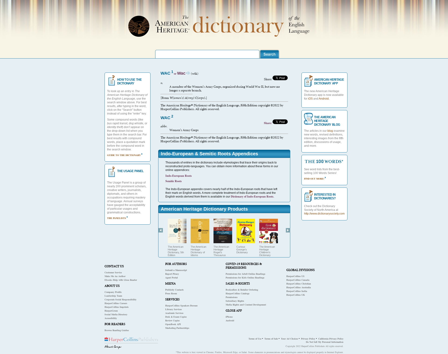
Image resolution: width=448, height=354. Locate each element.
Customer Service (113, 272)
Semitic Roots (173, 181)
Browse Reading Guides (117, 330)
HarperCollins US (295, 276)
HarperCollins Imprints (117, 307)
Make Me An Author (115, 276)
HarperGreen (111, 310)
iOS (310, 98)
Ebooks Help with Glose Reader (121, 279)
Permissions (232, 297)
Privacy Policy (308, 338)
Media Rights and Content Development (246, 304)
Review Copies (172, 320)
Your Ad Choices (289, 338)
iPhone (229, 316)
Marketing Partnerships (177, 328)
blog (330, 130)
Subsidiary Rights (235, 300)
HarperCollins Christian (298, 283)
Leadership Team (113, 295)
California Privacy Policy (330, 338)
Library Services (173, 309)
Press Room (171, 293)
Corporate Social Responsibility (120, 299)
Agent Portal (171, 277)
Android (230, 320)
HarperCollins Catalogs (237, 293)
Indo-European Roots (178, 176)
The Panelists (116, 218)
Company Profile (113, 292)
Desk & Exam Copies (176, 316)
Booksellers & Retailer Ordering (242, 289)
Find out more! (314, 178)
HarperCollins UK (295, 294)
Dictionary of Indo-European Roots (252, 196)
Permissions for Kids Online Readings (245, 277)
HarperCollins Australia (298, 287)
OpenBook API (173, 324)
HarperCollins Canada (297, 279)
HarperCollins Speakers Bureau (181, 305)
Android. (324, 98)
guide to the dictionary (124, 155)
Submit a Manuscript (176, 270)
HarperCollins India (296, 291)
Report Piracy (172, 273)
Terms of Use (254, 338)
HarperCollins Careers (116, 303)
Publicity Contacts (174, 289)
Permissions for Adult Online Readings (245, 273)
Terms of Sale (271, 338)
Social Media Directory (116, 314)
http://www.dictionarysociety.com (324, 213)
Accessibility (111, 318)
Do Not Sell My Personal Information (324, 342)
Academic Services (174, 313)
